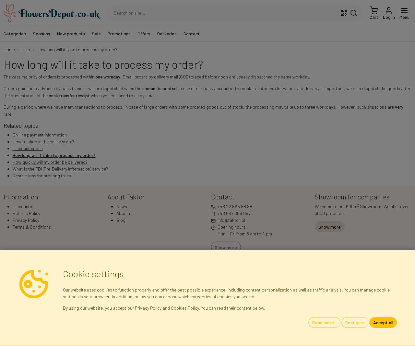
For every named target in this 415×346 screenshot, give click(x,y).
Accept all (383, 322)
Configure (355, 322)
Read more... (324, 322)
